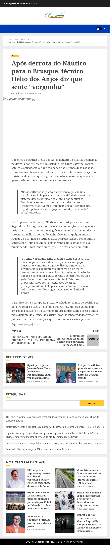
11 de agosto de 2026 (87, 509)
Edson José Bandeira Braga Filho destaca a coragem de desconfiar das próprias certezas (54, 443)
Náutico (37, 324)
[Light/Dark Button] (99, 28)
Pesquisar (16, 394)
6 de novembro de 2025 (38, 382)
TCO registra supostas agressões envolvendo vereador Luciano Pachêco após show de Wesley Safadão (38, 478)
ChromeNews (62, 541)
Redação (16, 93)
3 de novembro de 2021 (32, 93)
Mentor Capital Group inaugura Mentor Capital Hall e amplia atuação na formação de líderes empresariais (89, 523)
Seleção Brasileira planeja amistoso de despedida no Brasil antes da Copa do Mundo (90, 372)
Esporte (15, 56)
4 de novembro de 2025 (89, 382)
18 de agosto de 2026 (87, 487)
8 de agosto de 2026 (37, 530)
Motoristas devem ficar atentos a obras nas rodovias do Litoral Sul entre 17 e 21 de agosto (55, 426)
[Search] (105, 28)
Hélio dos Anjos (25, 324)
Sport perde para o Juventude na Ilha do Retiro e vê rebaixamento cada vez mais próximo (39, 372)
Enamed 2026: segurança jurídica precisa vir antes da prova (38, 449)
